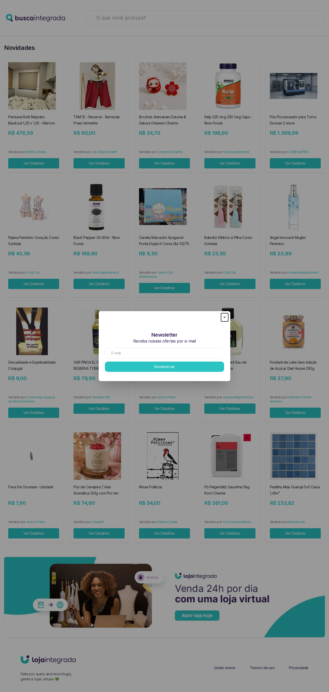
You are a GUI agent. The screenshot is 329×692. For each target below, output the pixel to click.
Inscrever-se (164, 366)
